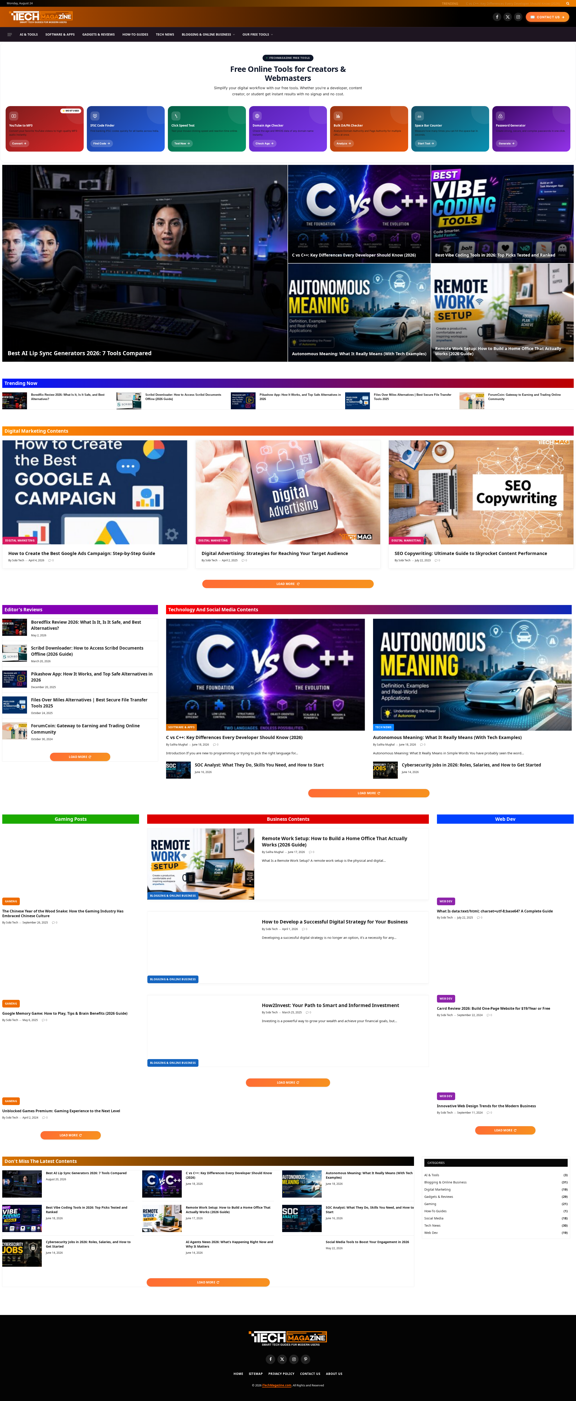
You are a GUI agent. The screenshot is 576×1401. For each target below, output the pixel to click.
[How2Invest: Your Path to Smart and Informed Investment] (200, 1031)
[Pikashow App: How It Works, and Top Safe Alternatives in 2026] (243, 400)
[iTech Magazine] (41, 17)
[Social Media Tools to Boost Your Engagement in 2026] (302, 1253)
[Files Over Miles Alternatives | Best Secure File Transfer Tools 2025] (357, 400)
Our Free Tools (256, 34)
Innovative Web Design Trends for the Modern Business (486, 1106)
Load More (286, 584)
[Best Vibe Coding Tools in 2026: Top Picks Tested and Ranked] (502, 214)
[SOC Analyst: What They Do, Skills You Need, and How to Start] (178, 770)
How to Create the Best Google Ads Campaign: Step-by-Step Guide (81, 553)
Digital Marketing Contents (36, 431)
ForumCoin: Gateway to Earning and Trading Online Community (524, 397)
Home (238, 1374)
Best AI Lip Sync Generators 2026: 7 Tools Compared (80, 353)
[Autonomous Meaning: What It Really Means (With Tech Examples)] (359, 313)
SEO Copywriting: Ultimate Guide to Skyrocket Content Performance (471, 553)
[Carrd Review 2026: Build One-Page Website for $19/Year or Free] (505, 964)
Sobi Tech (18, 560)
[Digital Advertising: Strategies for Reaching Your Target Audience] (288, 492)
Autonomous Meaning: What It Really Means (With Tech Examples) (359, 353)
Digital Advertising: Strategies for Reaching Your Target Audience (275, 553)
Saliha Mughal (179, 744)
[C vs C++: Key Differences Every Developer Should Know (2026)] (359, 214)
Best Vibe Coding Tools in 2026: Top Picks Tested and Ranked (495, 255)
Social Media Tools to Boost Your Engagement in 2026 (367, 1242)
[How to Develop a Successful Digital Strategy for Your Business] (200, 947)
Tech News (165, 34)
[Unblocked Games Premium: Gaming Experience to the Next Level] (70, 1066)
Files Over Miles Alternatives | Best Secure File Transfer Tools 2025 (412, 397)
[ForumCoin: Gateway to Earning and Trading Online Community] (471, 400)
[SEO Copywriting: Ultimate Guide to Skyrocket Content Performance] (481, 492)
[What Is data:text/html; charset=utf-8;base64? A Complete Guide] (505, 866)
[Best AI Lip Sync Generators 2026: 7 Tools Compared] (145, 263)
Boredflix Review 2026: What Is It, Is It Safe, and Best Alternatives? (67, 397)
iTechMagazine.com (276, 1385)
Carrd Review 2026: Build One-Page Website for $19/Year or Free (493, 1008)
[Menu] (9, 34)
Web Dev (505, 819)
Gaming (11, 901)
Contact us (310, 1374)
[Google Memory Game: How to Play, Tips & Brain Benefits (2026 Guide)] (70, 969)
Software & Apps (60, 34)
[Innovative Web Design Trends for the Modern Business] (505, 1061)
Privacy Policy (281, 1374)
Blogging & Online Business (206, 34)
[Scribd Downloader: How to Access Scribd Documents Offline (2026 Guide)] (129, 400)
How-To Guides (135, 34)
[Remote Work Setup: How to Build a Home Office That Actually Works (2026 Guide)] (502, 313)
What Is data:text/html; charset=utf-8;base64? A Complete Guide (495, 911)
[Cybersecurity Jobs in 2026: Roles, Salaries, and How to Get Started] (385, 770)
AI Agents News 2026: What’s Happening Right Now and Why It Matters (229, 1244)
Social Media (433, 1218)
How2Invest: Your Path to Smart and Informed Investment (330, 1005)
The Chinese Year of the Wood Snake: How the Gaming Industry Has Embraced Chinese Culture (63, 914)
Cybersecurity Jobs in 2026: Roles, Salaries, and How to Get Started (471, 765)
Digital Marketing (20, 540)
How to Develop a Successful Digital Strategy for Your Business (335, 922)
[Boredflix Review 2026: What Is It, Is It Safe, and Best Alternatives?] (14, 400)
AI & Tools (29, 34)
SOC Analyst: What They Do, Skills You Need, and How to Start (259, 765)
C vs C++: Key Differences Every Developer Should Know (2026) (513, 4)
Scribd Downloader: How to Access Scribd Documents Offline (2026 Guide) (183, 397)
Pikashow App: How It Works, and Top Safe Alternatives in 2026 (300, 397)
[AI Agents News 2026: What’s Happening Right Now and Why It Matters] (162, 1253)
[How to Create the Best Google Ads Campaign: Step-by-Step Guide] (94, 492)
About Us (334, 1374)
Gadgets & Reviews (98, 34)
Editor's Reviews (23, 609)
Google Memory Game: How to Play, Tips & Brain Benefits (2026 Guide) (64, 1013)
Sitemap (256, 1374)
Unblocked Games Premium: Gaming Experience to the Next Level (61, 1111)
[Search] (567, 3)
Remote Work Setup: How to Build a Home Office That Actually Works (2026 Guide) (498, 351)
